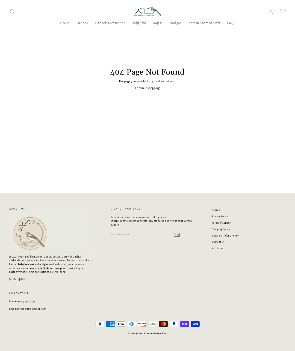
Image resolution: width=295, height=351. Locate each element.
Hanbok (82, 23)
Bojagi (157, 23)
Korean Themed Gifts (204, 23)
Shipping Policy (221, 229)
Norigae (175, 23)
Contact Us (218, 241)
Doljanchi (139, 23)
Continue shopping (147, 88)
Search (216, 210)
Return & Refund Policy (225, 235)
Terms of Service (221, 222)
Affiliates (217, 248)
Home (64, 23)
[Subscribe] (177, 234)
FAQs (231, 23)
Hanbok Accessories (110, 23)
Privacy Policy (220, 216)
